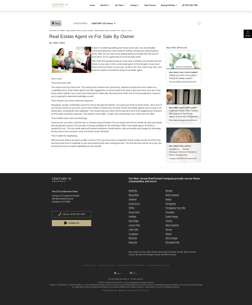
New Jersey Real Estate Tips (107, 30)
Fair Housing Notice (159, 265)
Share (247, 35)
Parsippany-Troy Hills (175, 208)
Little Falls (133, 229)
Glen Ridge (134, 221)
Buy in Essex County (137, 252)
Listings (135, 7)
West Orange (171, 238)
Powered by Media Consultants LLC (126, 290)
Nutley (168, 199)
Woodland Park (172, 242)
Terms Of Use (89, 265)
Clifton (132, 208)
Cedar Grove (134, 203)
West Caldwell (172, 225)
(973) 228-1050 (191, 5)
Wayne (169, 234)
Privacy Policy (107, 265)
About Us (105, 7)
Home (92, 5)
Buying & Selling (169, 7)
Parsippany (171, 203)
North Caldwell (172, 195)
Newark (169, 190)
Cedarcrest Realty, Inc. (122, 279)
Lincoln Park (134, 225)
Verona (169, 229)
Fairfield (132, 216)
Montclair (133, 238)
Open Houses (150, 5)
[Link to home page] (61, 5)
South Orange (172, 216)
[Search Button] (199, 23)
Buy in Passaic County (173, 252)
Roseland (170, 212)
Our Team (120, 7)
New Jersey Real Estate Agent (80, 30)
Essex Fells (134, 212)
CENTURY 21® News (57, 30)
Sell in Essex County (155, 252)
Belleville (133, 190)
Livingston (133, 234)
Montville (133, 242)
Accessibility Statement (131, 265)
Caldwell (132, 199)
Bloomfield (134, 195)
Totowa (169, 221)
